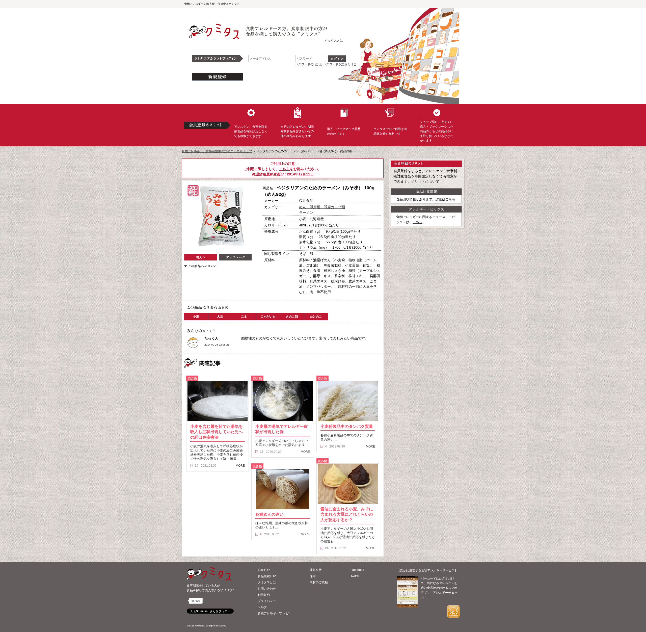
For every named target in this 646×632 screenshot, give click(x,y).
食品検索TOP (267, 576)
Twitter (355, 576)
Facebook (357, 570)
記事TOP (264, 570)
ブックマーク (235, 257)
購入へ (200, 257)
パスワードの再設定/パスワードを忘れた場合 (326, 64)
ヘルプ (262, 607)
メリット (418, 181)
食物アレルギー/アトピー (275, 613)
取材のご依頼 (319, 582)
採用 (313, 576)
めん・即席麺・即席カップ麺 (322, 207)
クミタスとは (334, 40)
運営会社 (316, 570)
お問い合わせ (267, 588)
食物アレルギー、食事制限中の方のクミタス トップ (217, 151)
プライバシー (267, 601)
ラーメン (306, 212)
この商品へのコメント (201, 266)
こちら (284, 169)
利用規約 (264, 595)
